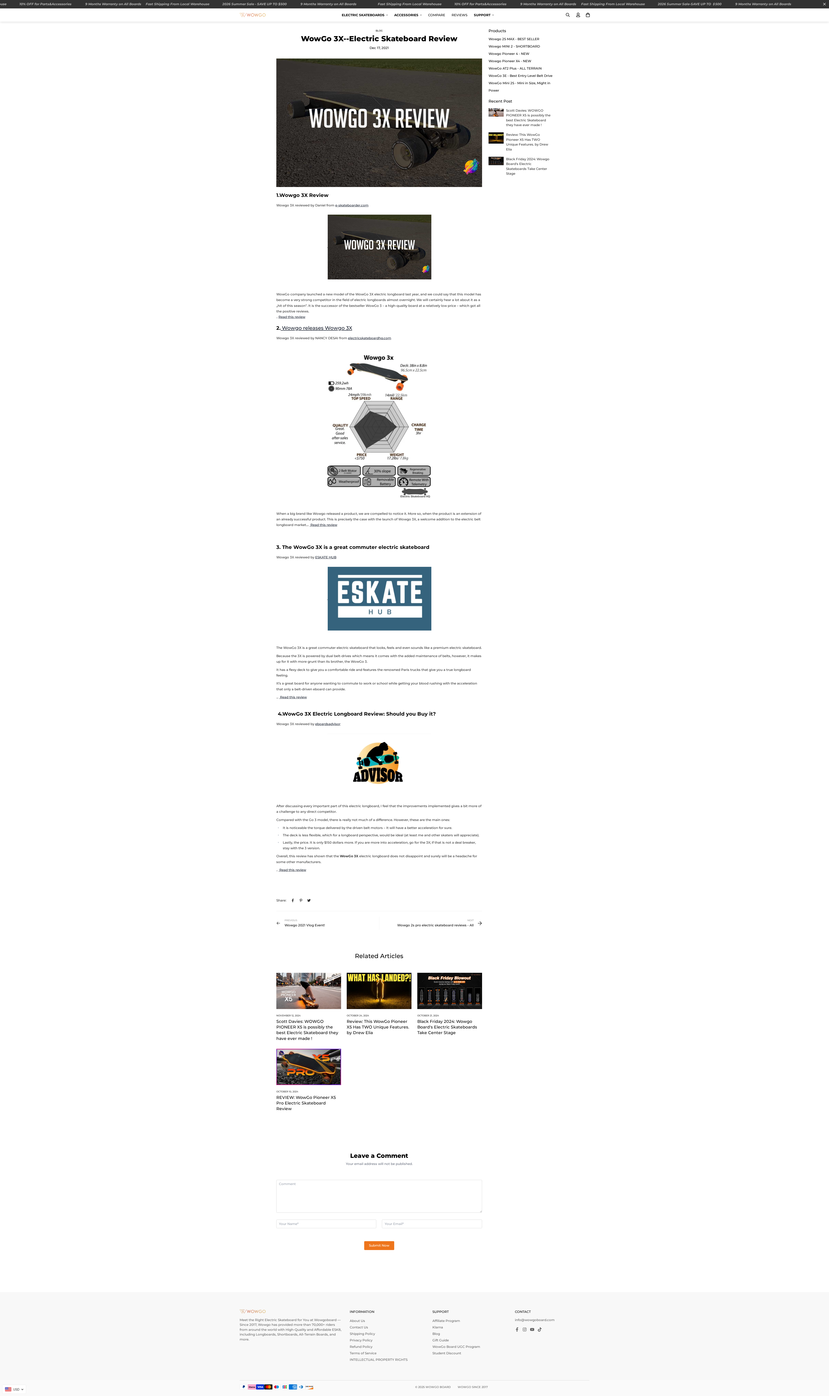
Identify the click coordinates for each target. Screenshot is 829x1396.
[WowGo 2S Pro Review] (278, 870)
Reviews (459, 15)
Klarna (437, 1327)
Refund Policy (361, 1347)
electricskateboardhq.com (369, 338)
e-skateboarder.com (352, 205)
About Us (357, 1321)
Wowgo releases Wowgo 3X (316, 328)
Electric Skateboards (363, 15)
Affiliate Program (446, 1321)
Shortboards (287, 1334)
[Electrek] (379, 598)
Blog (379, 30)
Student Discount (446, 1353)
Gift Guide (440, 1340)
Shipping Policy (362, 1334)
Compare (436, 15)
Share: (281, 900)
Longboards (266, 1334)
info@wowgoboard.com (535, 1320)
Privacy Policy (361, 1340)
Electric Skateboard (281, 1320)
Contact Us (359, 1327)
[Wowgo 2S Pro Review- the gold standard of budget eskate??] (279, 697)
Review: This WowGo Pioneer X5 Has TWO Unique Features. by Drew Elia (378, 1027)
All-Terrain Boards (313, 1334)
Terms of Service (363, 1353)
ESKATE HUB (325, 557)
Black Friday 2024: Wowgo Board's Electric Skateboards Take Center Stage (447, 1027)
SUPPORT (482, 15)
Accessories (406, 15)
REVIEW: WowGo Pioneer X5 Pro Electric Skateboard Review (306, 1103)
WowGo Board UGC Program (456, 1347)
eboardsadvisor (327, 724)
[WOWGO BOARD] (253, 15)
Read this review (291, 317)
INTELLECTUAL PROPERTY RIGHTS (379, 1360)
